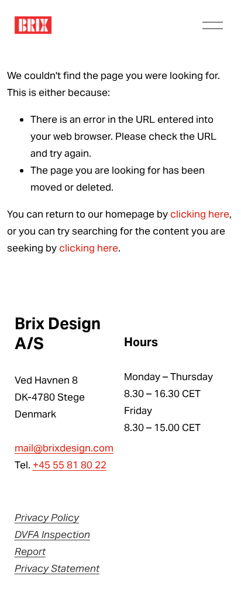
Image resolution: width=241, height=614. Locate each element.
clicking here (199, 214)
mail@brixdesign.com (64, 447)
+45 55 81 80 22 (69, 464)
